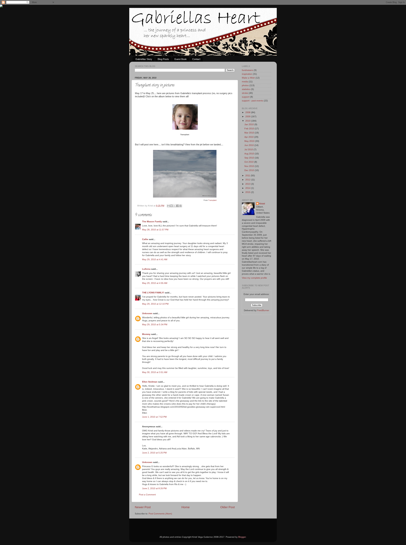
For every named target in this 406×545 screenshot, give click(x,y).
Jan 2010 (249, 124)
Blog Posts (163, 59)
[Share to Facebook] (177, 205)
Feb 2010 (249, 128)
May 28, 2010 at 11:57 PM (155, 229)
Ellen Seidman (149, 382)
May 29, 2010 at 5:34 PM (154, 324)
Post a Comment (147, 494)
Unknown (147, 313)
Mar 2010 (249, 133)
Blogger (242, 537)
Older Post (227, 507)
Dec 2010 (249, 170)
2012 (248, 179)
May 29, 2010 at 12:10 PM (155, 304)
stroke (245, 93)
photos (245, 85)
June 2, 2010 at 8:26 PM (154, 488)
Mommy (146, 334)
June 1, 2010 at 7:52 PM (154, 417)
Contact (196, 59)
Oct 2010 (249, 162)
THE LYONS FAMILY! (153, 292)
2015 (248, 192)
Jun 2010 (249, 145)
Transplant (184, 134)
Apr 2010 (249, 137)
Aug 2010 (249, 153)
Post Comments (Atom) (160, 513)
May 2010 (249, 141)
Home (185, 507)
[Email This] (168, 205)
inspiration (247, 74)
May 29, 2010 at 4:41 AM (154, 259)
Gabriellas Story (143, 59)
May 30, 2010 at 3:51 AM (154, 372)
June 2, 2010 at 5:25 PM (154, 453)
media (245, 81)
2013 (248, 184)
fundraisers (247, 70)
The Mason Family (152, 221)
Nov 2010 (249, 166)
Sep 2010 (249, 158)
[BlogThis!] (171, 205)
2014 (248, 188)
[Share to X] (174, 205)
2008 (248, 112)
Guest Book (180, 59)
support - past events (252, 100)
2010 (248, 121)
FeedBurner (263, 310)
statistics (246, 89)
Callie (145, 239)
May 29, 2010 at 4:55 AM (154, 283)
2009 (248, 116)
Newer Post (143, 507)
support (245, 97)
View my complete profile (254, 278)
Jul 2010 (249, 149)
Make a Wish (248, 78)
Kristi (262, 203)
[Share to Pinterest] (180, 205)
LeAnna (146, 269)
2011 (248, 175)
